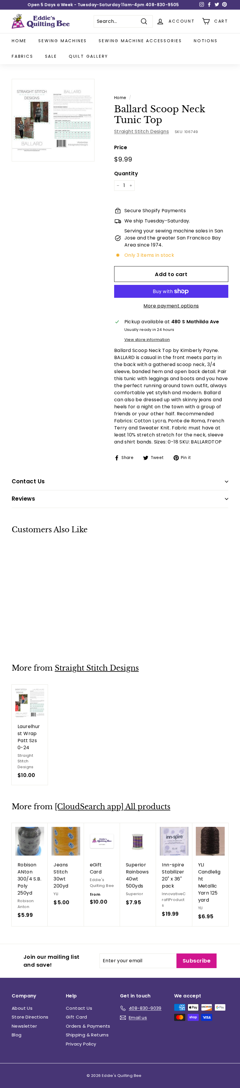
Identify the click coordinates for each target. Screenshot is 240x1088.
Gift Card (76, 1017)
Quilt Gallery (88, 56)
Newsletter (24, 1026)
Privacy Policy (81, 1044)
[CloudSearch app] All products (112, 806)
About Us (22, 1008)
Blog (17, 1035)
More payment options (171, 305)
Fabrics (22, 56)
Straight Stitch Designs (141, 131)
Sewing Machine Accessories (140, 41)
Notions (206, 41)
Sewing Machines (62, 41)
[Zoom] (53, 120)
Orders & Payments (88, 1026)
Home (19, 41)
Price (120, 147)
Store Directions (30, 1017)
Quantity (126, 173)
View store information (147, 339)
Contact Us (79, 1008)
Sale (51, 56)
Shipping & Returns (87, 1035)
